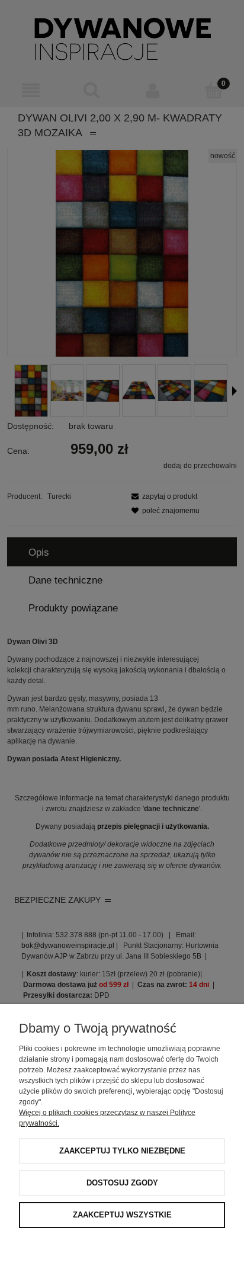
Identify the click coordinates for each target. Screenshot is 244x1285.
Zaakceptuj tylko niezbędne (122, 1150)
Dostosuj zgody (122, 1182)
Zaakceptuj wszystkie (122, 1214)
